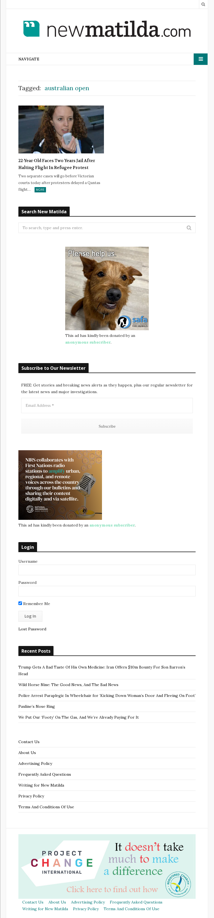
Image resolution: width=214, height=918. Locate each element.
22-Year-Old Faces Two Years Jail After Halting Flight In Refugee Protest (56, 164)
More (40, 190)
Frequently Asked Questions (44, 774)
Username (28, 561)
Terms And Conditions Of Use (46, 806)
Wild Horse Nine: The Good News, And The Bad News (68, 684)
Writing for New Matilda (41, 785)
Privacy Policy (31, 796)
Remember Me (36, 603)
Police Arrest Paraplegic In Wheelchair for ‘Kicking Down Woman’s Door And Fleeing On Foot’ (107, 695)
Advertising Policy (35, 763)
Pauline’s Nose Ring (36, 706)
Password (27, 582)
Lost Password (32, 628)
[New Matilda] (107, 30)
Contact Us (29, 741)
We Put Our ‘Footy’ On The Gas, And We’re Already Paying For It (78, 717)
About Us (27, 752)
